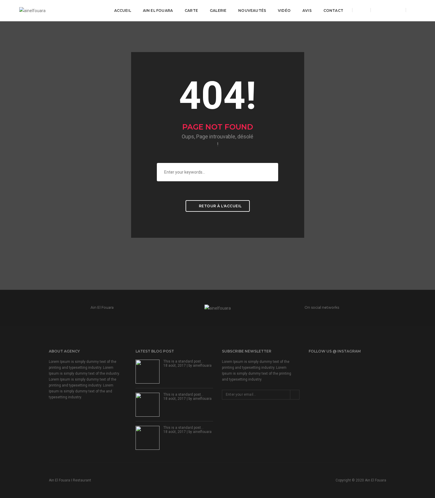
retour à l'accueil (220, 206)
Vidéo (284, 10)
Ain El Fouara (158, 10)
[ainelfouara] (32, 10)
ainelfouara (202, 365)
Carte (191, 10)
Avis (307, 10)
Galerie (218, 10)
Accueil (122, 10)
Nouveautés (252, 10)
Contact (333, 10)
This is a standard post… (183, 361)
